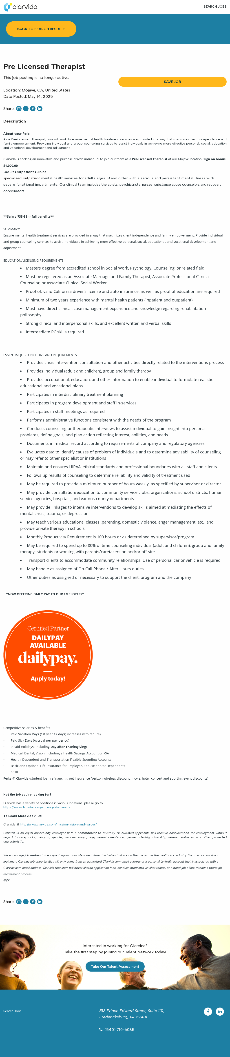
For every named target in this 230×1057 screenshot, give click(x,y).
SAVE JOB (172, 82)
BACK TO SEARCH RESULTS (41, 29)
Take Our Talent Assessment (115, 966)
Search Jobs (215, 7)
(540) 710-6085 (119, 1029)
